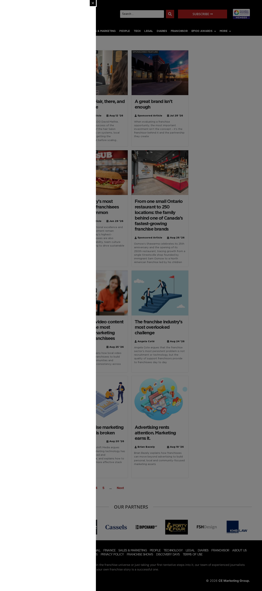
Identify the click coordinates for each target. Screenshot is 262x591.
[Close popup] (93, 3)
